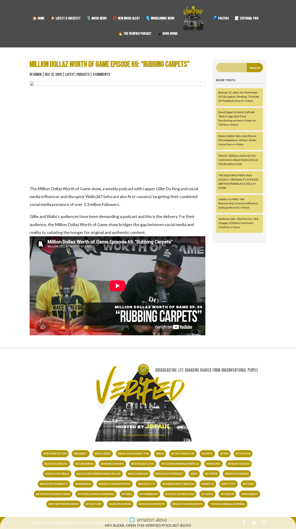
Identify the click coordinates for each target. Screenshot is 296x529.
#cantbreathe (182, 453)
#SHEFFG (208, 483)
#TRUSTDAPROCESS (180, 494)
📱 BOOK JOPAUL (167, 34)
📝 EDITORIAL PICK (247, 19)
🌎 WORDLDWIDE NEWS (160, 19)
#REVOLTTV (146, 483)
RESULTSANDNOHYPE (188, 504)
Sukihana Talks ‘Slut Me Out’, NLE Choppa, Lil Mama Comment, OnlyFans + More (238, 223)
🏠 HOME (38, 19)
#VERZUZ (227, 494)
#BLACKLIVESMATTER (133, 453)
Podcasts (82, 74)
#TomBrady (149, 494)
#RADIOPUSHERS (237, 473)
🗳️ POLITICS (221, 19)
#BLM (160, 453)
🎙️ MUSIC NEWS (96, 19)
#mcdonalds (138, 473)
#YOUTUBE (94, 504)
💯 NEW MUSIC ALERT (126, 19)
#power (211, 473)
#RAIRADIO (83, 483)
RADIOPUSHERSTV (152, 504)
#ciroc (207, 453)
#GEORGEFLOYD (142, 463)
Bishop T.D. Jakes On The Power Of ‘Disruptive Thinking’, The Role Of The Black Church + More (238, 97)
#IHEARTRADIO (239, 463)
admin (37, 74)
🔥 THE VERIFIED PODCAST (134, 34)
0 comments (101, 74)
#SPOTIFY (228, 483)
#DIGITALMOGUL (56, 463)
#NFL (194, 473)
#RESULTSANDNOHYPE (114, 483)
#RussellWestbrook (178, 483)
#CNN (224, 453)
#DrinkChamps (112, 463)
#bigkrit (80, 453)
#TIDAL (127, 494)
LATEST (70, 74)
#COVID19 (243, 453)
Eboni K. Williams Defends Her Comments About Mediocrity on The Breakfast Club (238, 160)
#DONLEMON (84, 463)
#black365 (103, 453)
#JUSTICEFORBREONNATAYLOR (98, 473)
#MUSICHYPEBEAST (169, 473)
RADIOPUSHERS (120, 504)
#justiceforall (57, 473)
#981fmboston (54, 453)
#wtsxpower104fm (63, 504)
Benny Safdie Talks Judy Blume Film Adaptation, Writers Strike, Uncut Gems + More (237, 140)
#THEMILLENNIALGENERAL (96, 494)
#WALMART (249, 494)
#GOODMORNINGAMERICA (180, 463)
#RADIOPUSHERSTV (54, 483)
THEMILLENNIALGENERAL (227, 504)
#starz (248, 483)
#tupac (207, 494)
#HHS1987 (213, 463)
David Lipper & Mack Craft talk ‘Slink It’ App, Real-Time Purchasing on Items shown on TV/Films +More (237, 118)
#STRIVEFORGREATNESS (53, 494)
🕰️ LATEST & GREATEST (65, 19)
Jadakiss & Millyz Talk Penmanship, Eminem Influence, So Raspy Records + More (238, 203)
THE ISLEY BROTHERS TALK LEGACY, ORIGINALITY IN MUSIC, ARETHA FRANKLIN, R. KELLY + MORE (238, 182)
